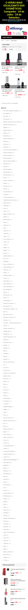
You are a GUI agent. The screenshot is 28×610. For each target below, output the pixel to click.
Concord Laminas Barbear (10, 150)
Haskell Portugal (7, 406)
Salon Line (6, 510)
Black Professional (8, 138)
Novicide (5, 479)
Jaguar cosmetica (7, 214)
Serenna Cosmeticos (8, 303)
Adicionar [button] (9, 64)
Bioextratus (6, 136)
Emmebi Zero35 (7, 175)
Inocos (5, 211)
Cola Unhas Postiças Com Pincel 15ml (7, 90)
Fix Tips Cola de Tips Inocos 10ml (7, 67)
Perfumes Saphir (7, 275)
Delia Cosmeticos (7, 155)
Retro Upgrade (7, 289)
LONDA (5, 448)
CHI (4, 364)
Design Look (6, 376)
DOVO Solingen (7, 169)
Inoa (4, 208)
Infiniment (5, 205)
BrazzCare (6, 147)
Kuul (4, 228)
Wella (4, 549)
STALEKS (5, 524)
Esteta (5, 177)
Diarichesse (6, 163)
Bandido (5, 348)
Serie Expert (6, 306)
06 (10, 47)
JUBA (4, 426)
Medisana (5, 465)
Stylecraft (5, 526)
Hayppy (5, 409)
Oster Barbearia (7, 267)
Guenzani (5, 194)
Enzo (4, 387)
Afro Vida (5, 116)
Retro (4, 504)
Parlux (4, 272)
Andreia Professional (8, 124)
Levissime (5, 233)
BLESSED (5, 353)
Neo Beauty (6, 473)
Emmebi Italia (6, 172)
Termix (5, 325)
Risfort (5, 297)
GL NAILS (5, 404)
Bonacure (5, 144)
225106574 (18, 34)
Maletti (5, 250)
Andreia (5, 345)
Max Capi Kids (6, 462)
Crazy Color (6, 370)
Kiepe (4, 222)
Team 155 (5, 538)
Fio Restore (6, 401)
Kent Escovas (6, 434)
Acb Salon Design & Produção (11, 110)
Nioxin (5, 476)
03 (7, 47)
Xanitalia (5, 557)
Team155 (5, 540)
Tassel (5, 535)
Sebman (5, 515)
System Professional (8, 532)
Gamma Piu (6, 186)
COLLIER (5, 367)
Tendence (5, 543)
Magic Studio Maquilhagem (10, 459)
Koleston (5, 225)
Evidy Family (6, 398)
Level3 (5, 440)
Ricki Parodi (6, 295)
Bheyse (5, 133)
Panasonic (6, 270)
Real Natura (6, 281)
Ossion (5, 490)
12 (16, 47)
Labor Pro (5, 230)
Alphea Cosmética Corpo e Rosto (11, 122)
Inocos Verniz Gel (7, 418)
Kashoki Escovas (7, 429)
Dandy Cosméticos (8, 152)
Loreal (5, 242)
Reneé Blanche (7, 284)
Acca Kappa (6, 113)
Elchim (5, 381)
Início (2, 40)
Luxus (4, 244)
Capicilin (5, 359)
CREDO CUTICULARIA (8, 373)
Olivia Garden (6, 485)
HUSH (4, 415)
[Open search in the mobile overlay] (6, 33)
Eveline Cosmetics (7, 180)
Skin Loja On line (7, 314)
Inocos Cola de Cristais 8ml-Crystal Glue (19, 91)
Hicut (4, 412)
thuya (4, 546)
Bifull (4, 351)
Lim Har (5, 443)
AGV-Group (6, 119)
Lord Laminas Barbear (9, 451)
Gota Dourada (7, 191)
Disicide (5, 166)
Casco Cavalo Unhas (8, 362)
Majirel (5, 247)
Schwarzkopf (6, 300)
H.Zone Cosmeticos (8, 197)
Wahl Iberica (6, 334)
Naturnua (5, 471)
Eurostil (5, 392)
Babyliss (5, 127)
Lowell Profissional (8, 454)
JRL (4, 423)
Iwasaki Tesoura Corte (9, 420)
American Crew (7, 342)
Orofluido (5, 261)
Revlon (5, 507)
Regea (5, 501)
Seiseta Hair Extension (9, 518)
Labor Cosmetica (7, 437)
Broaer (5, 356)
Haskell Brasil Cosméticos (9, 200)
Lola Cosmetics (7, 239)
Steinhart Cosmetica (8, 317)
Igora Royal (6, 203)
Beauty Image (6, 130)
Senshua (5, 521)
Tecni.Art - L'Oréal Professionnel (11, 323)
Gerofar (5, 189)
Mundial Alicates (7, 256)
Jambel (5, 217)
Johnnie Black (6, 219)
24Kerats (5, 339)
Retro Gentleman (7, 286)
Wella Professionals (8, 337)
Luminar (5, 457)
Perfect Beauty (7, 493)
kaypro (5, 431)
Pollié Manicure (7, 496)
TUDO (19, 47)
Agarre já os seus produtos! (14, 21)
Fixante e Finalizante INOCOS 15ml (20, 67)
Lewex (5, 236)
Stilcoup (5, 320)
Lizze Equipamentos (8, 445)
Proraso (5, 498)
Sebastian (5, 512)
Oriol (4, 258)
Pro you (5, 278)
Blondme (5, 141)
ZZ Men (5, 560)
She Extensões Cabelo (9, 309)
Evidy (4, 395)
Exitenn (5, 183)
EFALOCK (5, 378)
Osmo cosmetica (7, 264)
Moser (5, 253)
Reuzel (5, 292)
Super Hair (6, 529)
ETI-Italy (5, 390)
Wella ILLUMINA (7, 552)
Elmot (4, 384)
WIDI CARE (6, 554)
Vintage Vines (6, 331)
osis (4, 487)
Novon (5, 482)
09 (13, 47)
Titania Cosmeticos (8, 328)
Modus (5, 468)
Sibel (4, 311)
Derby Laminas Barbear (9, 161)
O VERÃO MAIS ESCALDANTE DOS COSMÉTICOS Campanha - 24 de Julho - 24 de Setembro (14, 10)
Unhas (7, 40)
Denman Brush (7, 158)
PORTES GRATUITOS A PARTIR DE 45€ (14, 20)
